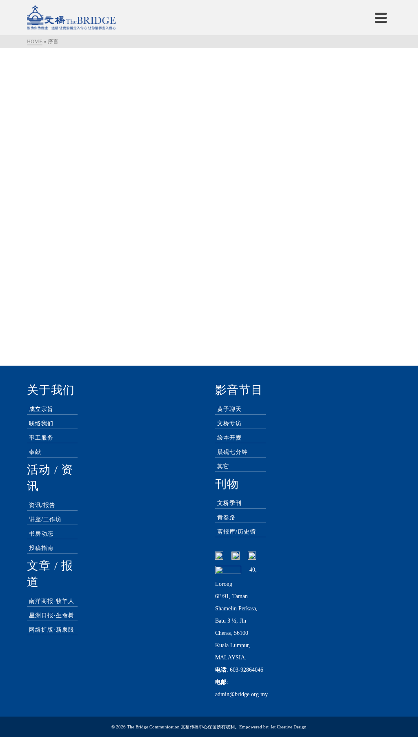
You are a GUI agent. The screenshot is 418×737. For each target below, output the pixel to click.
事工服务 (41, 438)
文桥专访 (229, 423)
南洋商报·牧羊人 (51, 601)
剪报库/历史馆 (236, 532)
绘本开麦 (229, 438)
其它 (223, 466)
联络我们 (41, 423)
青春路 (226, 517)
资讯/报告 (42, 505)
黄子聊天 (229, 409)
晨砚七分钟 (232, 452)
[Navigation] (381, 17)
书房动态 (41, 534)
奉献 (35, 452)
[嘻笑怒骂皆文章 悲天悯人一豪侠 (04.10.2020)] (83, 98)
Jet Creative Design (289, 726)
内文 (90, 175)
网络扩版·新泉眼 (51, 630)
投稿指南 (41, 548)
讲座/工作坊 (45, 519)
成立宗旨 (41, 409)
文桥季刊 (229, 503)
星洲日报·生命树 (51, 615)
